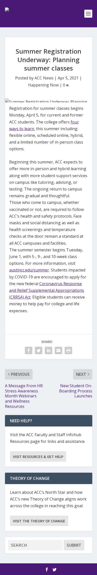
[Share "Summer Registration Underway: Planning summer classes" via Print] (68, 350)
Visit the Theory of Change (39, 521)
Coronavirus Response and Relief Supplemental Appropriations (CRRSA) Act (46, 290)
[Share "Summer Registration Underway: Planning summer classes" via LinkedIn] (48, 350)
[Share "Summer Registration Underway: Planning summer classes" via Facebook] (29, 350)
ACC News (44, 78)
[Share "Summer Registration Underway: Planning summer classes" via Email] (58, 350)
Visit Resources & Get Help (38, 456)
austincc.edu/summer (29, 270)
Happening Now (43, 85)
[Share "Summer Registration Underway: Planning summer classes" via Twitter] (39, 350)
